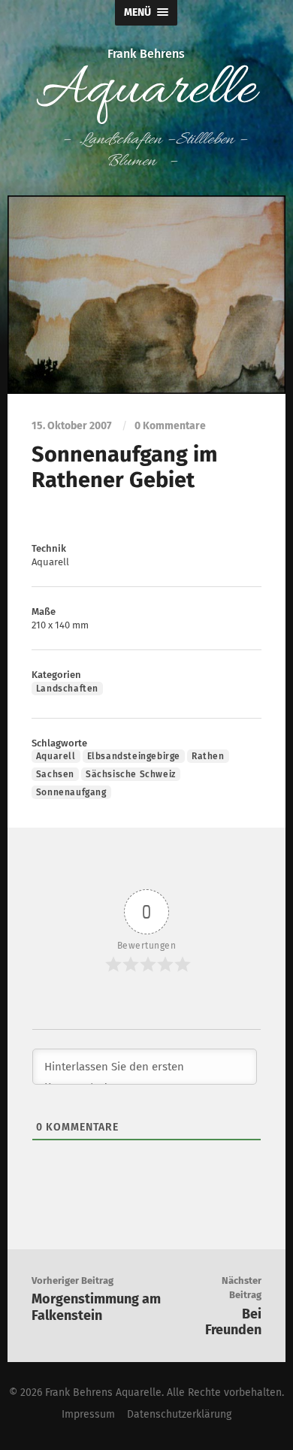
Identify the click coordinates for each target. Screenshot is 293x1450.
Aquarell (56, 756)
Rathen (208, 756)
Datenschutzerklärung (179, 1414)
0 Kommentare (170, 425)
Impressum (88, 1414)
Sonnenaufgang (71, 792)
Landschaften (67, 688)
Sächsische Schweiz (131, 774)
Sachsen (55, 774)
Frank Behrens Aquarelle (103, 1392)
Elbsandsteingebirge (133, 756)
